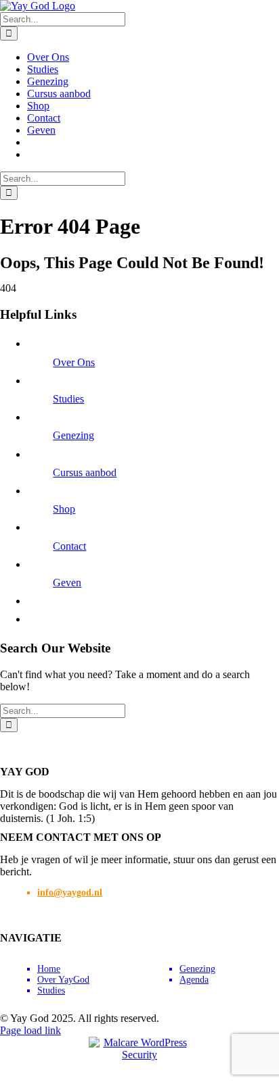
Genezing (73, 435)
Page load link (30, 1030)
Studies (68, 399)
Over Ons (74, 362)
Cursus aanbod (84, 472)
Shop (64, 509)
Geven (67, 582)
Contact (69, 546)
